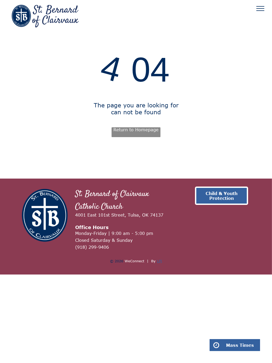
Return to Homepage (136, 129)
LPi (159, 261)
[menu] (260, 8)
